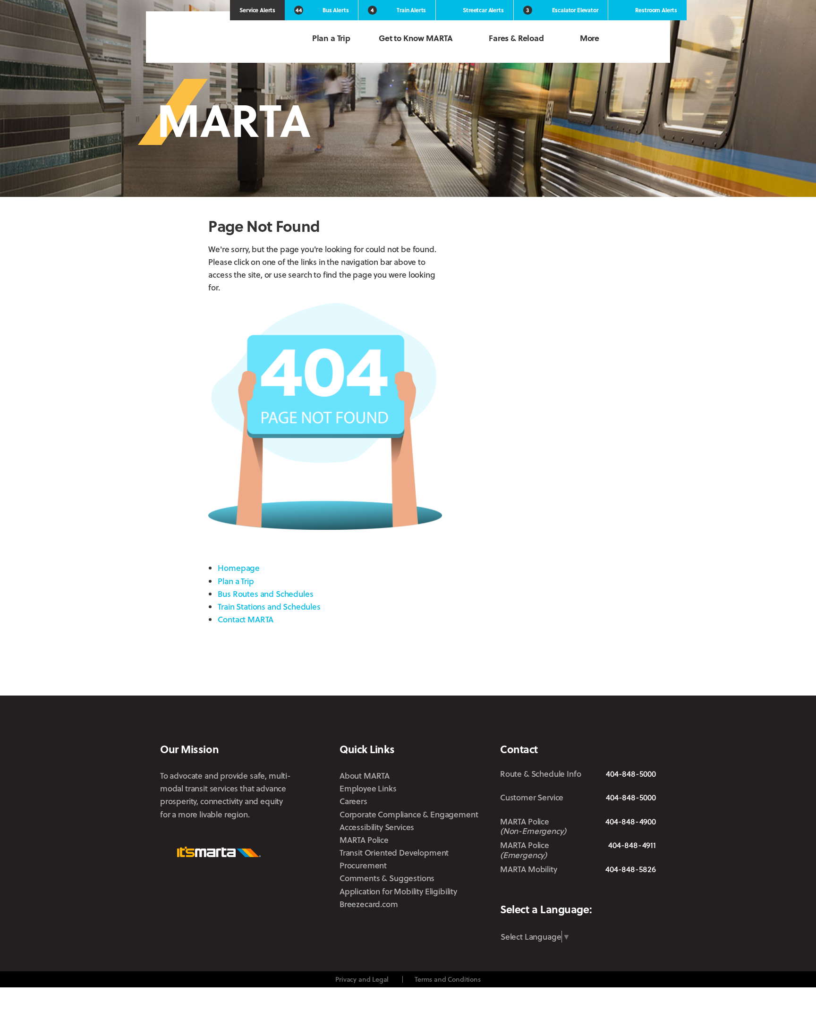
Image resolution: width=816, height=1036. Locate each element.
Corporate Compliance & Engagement (409, 814)
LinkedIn (618, 891)
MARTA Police (364, 840)
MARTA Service (537, 892)
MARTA (209, 39)
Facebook (564, 891)
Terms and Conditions (448, 979)
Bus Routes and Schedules (265, 594)
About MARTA (365, 775)
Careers (353, 801)
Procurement (363, 865)
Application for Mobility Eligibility (398, 891)
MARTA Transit (507, 892)
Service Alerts (257, 10)
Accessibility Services (377, 827)
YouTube (649, 891)
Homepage (239, 568)
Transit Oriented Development (394, 852)
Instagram (589, 891)
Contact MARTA (245, 619)
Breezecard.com (369, 904)
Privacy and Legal (362, 979)
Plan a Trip (331, 38)
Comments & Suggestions (387, 878)
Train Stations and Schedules (269, 606)
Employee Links (368, 788)
